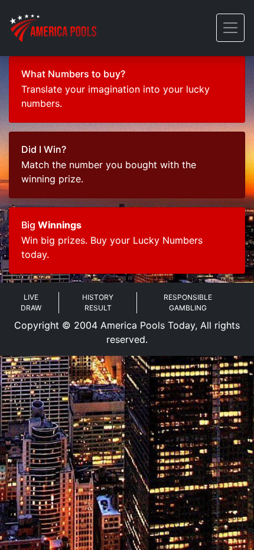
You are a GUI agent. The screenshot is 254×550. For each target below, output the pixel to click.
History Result (97, 302)
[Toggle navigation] (230, 28)
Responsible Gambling (188, 302)
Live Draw (31, 302)
